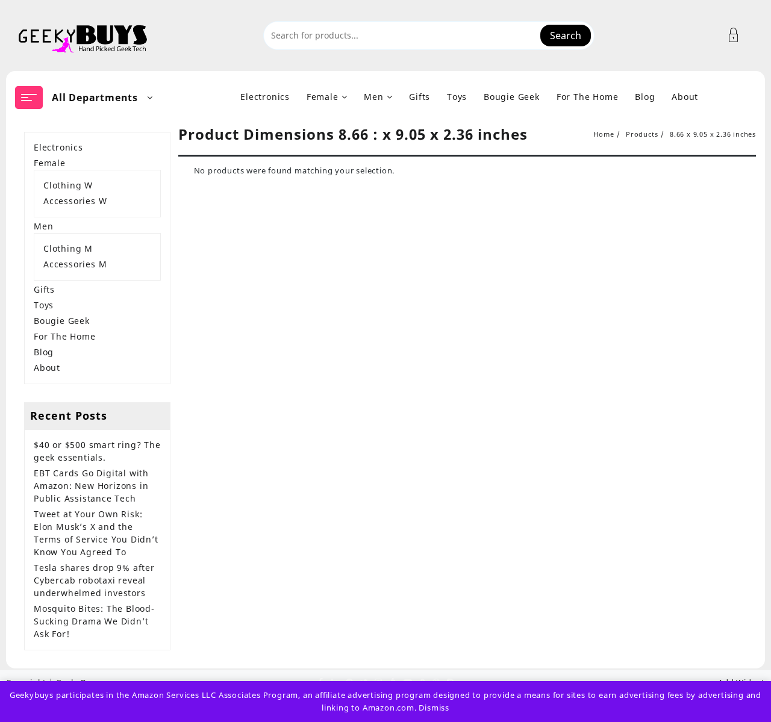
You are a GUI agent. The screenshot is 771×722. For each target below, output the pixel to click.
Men (43, 226)
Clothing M (68, 248)
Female (50, 163)
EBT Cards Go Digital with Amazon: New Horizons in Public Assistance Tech (91, 485)
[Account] (740, 35)
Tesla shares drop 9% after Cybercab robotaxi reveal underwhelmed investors (94, 580)
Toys (44, 305)
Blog (44, 352)
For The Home (65, 336)
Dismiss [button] (434, 707)
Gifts (44, 289)
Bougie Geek (62, 320)
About (47, 367)
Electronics (58, 147)
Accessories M (75, 264)
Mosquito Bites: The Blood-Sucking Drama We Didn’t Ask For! (94, 621)
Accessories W (75, 201)
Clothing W (68, 185)
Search (565, 35)
